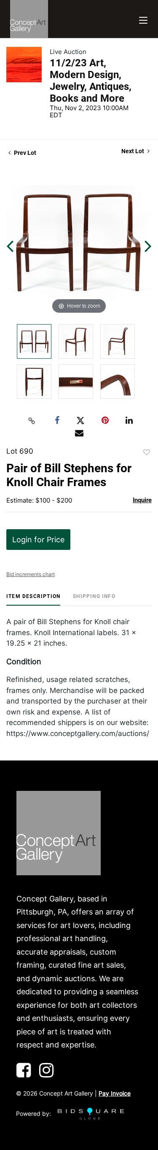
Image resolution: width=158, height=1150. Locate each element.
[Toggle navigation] (143, 19)
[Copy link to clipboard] (32, 421)
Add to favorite (147, 452)
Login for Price (38, 539)
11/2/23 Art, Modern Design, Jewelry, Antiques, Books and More (90, 80)
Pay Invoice (115, 1093)
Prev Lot (24, 152)
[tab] (33, 599)
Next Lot (133, 151)
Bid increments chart (30, 574)
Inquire (142, 500)
